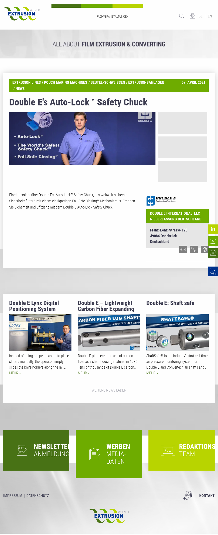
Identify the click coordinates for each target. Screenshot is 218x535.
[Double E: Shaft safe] (177, 332)
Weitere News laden (109, 390)
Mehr (14, 373)
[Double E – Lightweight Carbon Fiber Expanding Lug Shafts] (109, 332)
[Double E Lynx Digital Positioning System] (40, 332)
